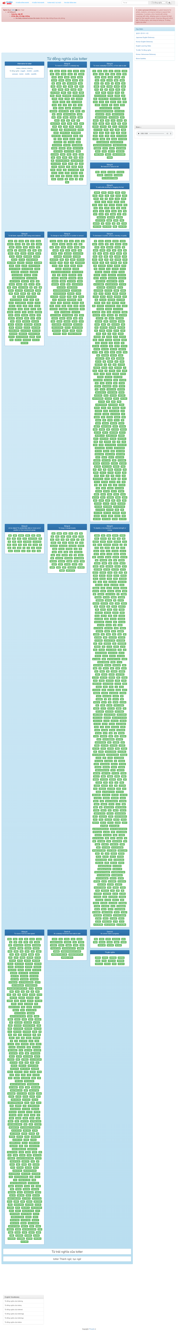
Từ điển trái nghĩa (38, 2)
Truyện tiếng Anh (70, 2)
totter (13, 10)
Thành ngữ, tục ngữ (54, 2)
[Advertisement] (67, 38)
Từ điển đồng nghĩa (22, 2)
